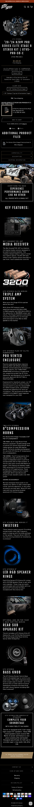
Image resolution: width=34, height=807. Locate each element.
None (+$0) (17, 73)
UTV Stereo (17, 39)
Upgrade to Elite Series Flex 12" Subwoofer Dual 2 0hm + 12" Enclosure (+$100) (17, 79)
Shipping (17, 778)
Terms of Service (17, 787)
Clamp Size (17, 85)
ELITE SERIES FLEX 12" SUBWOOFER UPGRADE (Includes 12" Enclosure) (17, 69)
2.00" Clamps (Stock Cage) (17, 89)
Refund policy (17, 790)
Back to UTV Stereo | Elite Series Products (18, 755)
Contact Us (16, 767)
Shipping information (17, 160)
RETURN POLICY (16, 783)
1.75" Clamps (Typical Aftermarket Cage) (17, 93)
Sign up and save (16, 771)
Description (17, 156)
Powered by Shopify (17, 805)
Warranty (17, 775)
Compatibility (17, 153)
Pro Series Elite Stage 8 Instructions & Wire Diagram (18, 143)
